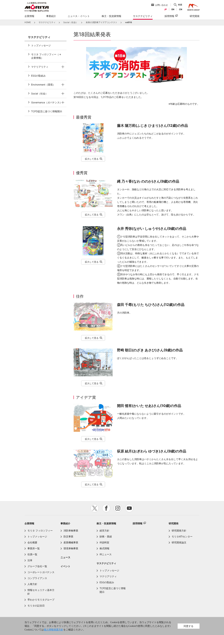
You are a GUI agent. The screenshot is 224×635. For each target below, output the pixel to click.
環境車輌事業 (71, 548)
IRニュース (106, 554)
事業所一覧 (33, 548)
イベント (65, 566)
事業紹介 (65, 523)
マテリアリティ (39, 66)
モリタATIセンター (182, 536)
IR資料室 (104, 542)
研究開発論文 (179, 542)
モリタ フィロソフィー (40, 530)
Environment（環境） (43, 84)
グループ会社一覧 (37, 566)
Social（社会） (39, 93)
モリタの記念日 (36, 605)
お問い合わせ (161, 5)
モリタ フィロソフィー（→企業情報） (46, 56)
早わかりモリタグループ (40, 599)
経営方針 (104, 530)
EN (173, 9)
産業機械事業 (71, 542)
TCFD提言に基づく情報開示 (46, 111)
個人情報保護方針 (53, 629)
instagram (118, 508)
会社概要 (32, 542)
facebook (106, 508)
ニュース (65, 557)
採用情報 (169, 16)
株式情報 (104, 548)
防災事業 (68, 536)
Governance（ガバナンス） (46, 102)
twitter (95, 508)
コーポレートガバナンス (40, 572)
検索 (180, 4)
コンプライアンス (37, 578)
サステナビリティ (106, 563)
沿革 (29, 560)
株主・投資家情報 (106, 523)
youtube (129, 508)
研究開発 (173, 523)
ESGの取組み (38, 75)
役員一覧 (32, 554)
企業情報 (29, 523)
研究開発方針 (179, 530)
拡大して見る (92, 158)
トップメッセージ (41, 45)
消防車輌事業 (71, 530)
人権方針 (32, 584)
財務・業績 (106, 536)
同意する (188, 626)
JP (165, 9)
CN (180, 9)
